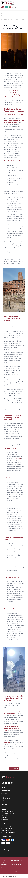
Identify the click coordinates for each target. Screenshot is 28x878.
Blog (2, 15)
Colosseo (18, 458)
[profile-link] (13, 7)
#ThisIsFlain (14, 871)
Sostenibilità (4, 815)
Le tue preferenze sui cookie (8, 832)
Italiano (15, 850)
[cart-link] (16, 7)
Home (2, 13)
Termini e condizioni (6, 830)
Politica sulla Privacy (6, 826)
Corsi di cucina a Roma (6, 809)
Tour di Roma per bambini (7, 811)
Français (9, 853)
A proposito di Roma (6, 18)
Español (22, 850)
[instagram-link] (12, 783)
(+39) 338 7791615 (5, 800)
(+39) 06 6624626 (5, 798)
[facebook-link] (6, 783)
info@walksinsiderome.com (7, 797)
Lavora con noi (4, 819)
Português (21, 853)
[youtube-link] (9, 783)
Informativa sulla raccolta (9, 876)
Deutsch (15, 853)
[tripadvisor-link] (2, 783)
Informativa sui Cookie (6, 828)
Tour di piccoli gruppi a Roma (8, 813)
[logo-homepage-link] (7, 3)
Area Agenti (4, 817)
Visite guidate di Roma (6, 807)
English (9, 850)
